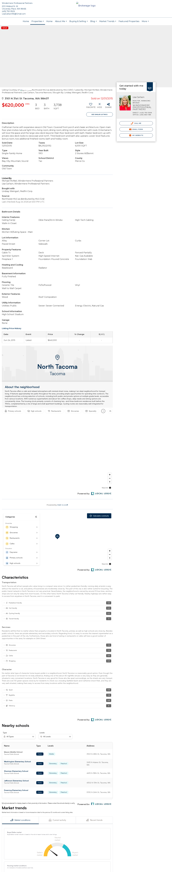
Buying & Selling (78, 22)
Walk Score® (62, 505)
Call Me (137, 123)
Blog (93, 22)
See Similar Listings (99, 114)
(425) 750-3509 (8, 11)
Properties (37, 22)
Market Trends (108, 22)
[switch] (90, 106)
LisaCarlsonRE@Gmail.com (14, 14)
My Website (137, 135)
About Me (61, 22)
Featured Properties (129, 21)
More (145, 22)
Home (26, 21)
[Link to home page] (86, 6)
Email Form (137, 129)
